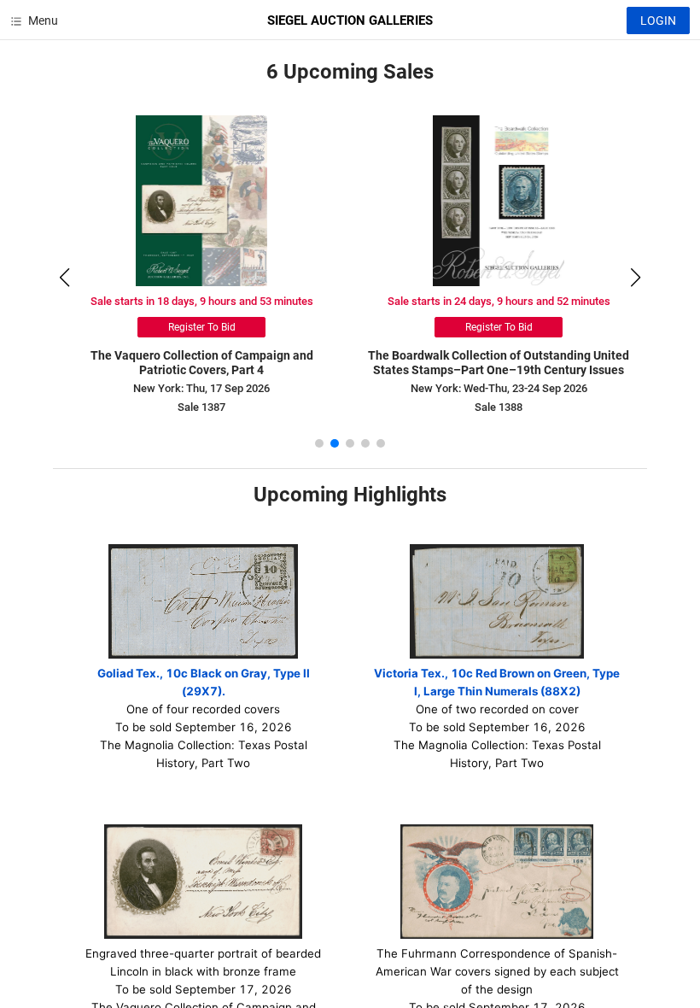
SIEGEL (350, 20)
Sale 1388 (498, 407)
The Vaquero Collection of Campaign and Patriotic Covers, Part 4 (201, 363)
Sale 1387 (201, 407)
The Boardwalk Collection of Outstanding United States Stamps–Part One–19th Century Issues (498, 363)
